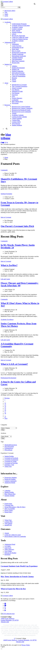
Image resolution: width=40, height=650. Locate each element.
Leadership (15, 100)
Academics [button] (7, 22)
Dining (14, 79)
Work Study (15, 49)
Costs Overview (16, 46)
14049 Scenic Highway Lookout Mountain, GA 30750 (10, 619)
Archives (3, 433)
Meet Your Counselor (18, 61)
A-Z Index (7, 546)
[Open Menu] (2, 3)
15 (5, 408)
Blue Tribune (6, 136)
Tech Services (16, 123)
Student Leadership (17, 71)
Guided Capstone (17, 29)
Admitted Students (17, 57)
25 (5, 416)
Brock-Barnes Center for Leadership (15, 536)
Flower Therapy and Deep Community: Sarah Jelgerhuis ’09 (19, 284)
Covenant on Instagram (11, 459)
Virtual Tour (8, 466)
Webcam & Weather (10, 553)
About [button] (6, 83)
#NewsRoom (8, 450)
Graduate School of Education (21, 25)
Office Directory (9, 549)
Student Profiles (9, 456)
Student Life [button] (8, 64)
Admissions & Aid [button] (9, 42)
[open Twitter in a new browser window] (7, 142)
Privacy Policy (8, 510)
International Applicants (19, 56)
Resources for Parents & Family (21, 110)
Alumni (14, 113)
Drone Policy (8, 512)
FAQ (13, 96)
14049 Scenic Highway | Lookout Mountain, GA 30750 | (20, 640)
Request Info (15, 62)
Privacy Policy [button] (25, 645)
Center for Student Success (20, 39)
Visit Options (8, 523)
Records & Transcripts (18, 35)
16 (5, 410)
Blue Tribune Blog (17, 101)
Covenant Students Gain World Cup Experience (19, 566)
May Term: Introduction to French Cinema (17, 577)
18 (5, 413)
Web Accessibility (9, 508)
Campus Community (10, 481)
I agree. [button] (3, 646)
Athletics (14, 66)
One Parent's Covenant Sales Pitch (17, 226)
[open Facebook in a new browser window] (1, 142)
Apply (6, 14)
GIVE (6, 16)
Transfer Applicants (17, 54)
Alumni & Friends (9, 482)
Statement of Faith (17, 91)
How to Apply (16, 51)
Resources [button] (7, 105)
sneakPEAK (8, 525)
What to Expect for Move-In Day (13, 589)
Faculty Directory (17, 98)
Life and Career (5, 279)
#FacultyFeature (9, 446)
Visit (5, 12)
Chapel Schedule (17, 118)
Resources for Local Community (21, 111)
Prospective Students (10, 477)
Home (6, 157)
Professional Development (8, 378)
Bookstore (7, 554)
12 (5, 403)
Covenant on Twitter (10, 461)
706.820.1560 (5, 622)
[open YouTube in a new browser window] (3, 142)
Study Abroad (16, 30)
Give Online (8, 551)
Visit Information (17, 59)
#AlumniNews (8, 448)
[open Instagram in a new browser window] (5, 142)
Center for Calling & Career (20, 37)
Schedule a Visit (9, 465)
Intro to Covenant (6, 217)
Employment (8, 503)
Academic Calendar (18, 40)
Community (4, 170)
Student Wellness (17, 125)
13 (5, 405)
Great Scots (7, 548)
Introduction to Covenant (19, 84)
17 (5, 411)
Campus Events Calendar (19, 117)
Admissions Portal (9, 544)
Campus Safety (16, 122)
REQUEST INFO (9, 10)
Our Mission (15, 89)
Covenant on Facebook (11, 458)
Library (14, 34)
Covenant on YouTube (11, 463)
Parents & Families (10, 479)
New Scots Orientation (18, 74)
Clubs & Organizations (18, 76)
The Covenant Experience (19, 86)
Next (5, 418)
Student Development (18, 68)
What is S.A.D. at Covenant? (14, 364)
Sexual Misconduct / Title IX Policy (14, 507)
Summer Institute (17, 32)
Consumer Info (8, 505)
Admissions (15, 44)
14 (5, 406)
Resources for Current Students (21, 106)
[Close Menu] (2, 5)
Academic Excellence (7, 319)
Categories (4, 425)
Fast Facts (15, 95)
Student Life (15, 69)
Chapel (14, 81)
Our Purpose (15, 93)
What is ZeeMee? (9, 265)
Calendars (7, 490)
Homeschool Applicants (19, 52)
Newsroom (15, 103)
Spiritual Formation (6, 194)
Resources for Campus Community (22, 108)
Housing (14, 78)
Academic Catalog (17, 27)
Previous (7, 398)
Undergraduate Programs (19, 24)
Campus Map (16, 120)
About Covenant (17, 88)
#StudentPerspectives (10, 445)
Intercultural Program (18, 73)
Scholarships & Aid (17, 47)
